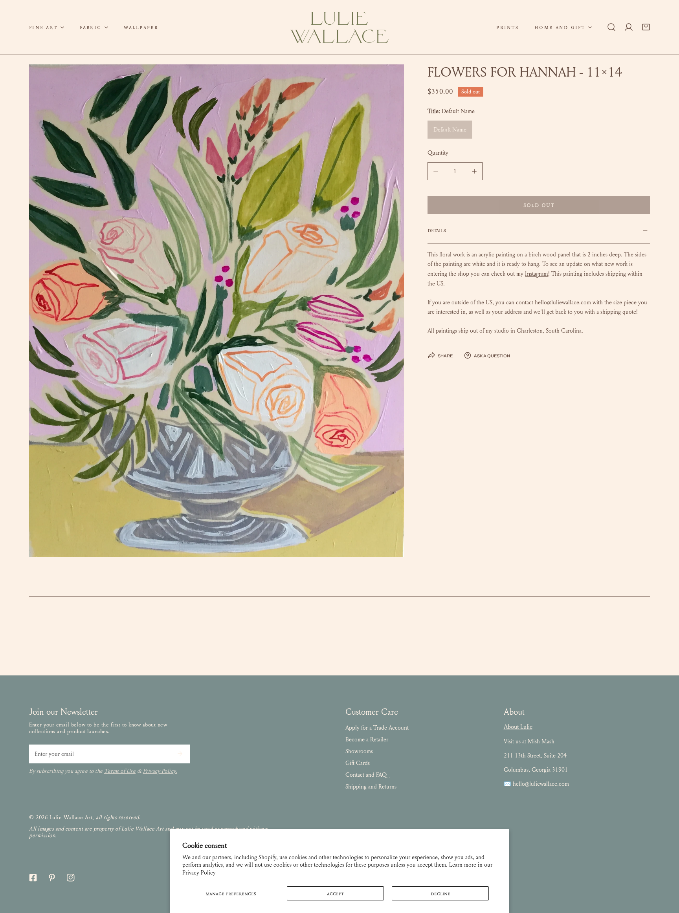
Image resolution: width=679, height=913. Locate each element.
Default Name (449, 129)
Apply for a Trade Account (377, 727)
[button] (46, 27)
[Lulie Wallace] (339, 27)
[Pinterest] (51, 877)
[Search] (611, 27)
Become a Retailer (366, 739)
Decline (440, 893)
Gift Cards (357, 763)
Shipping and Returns (370, 786)
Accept (335, 893)
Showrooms (359, 751)
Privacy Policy (199, 872)
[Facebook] (33, 877)
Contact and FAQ (366, 774)
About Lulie (518, 726)
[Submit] (180, 754)
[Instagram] (70, 877)
